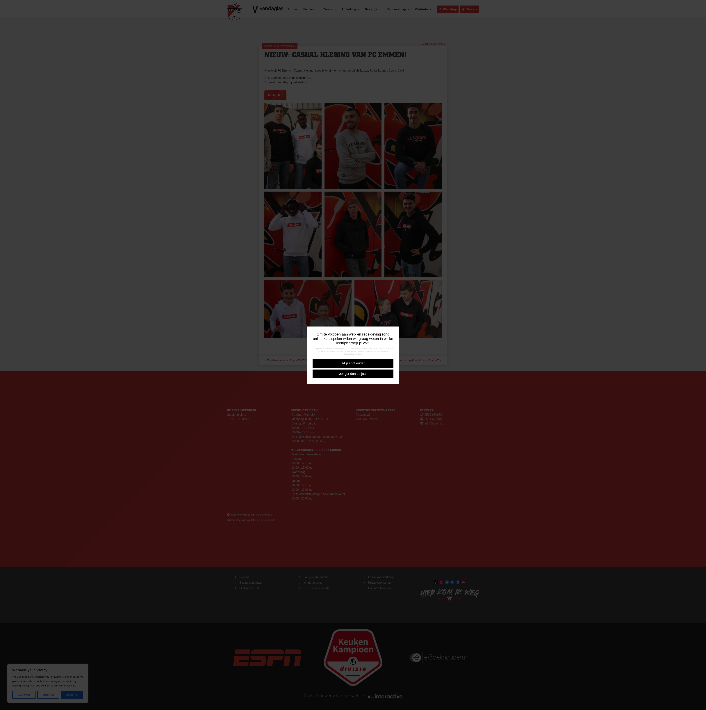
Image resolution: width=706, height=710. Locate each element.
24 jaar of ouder (353, 363)
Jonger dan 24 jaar (353, 374)
